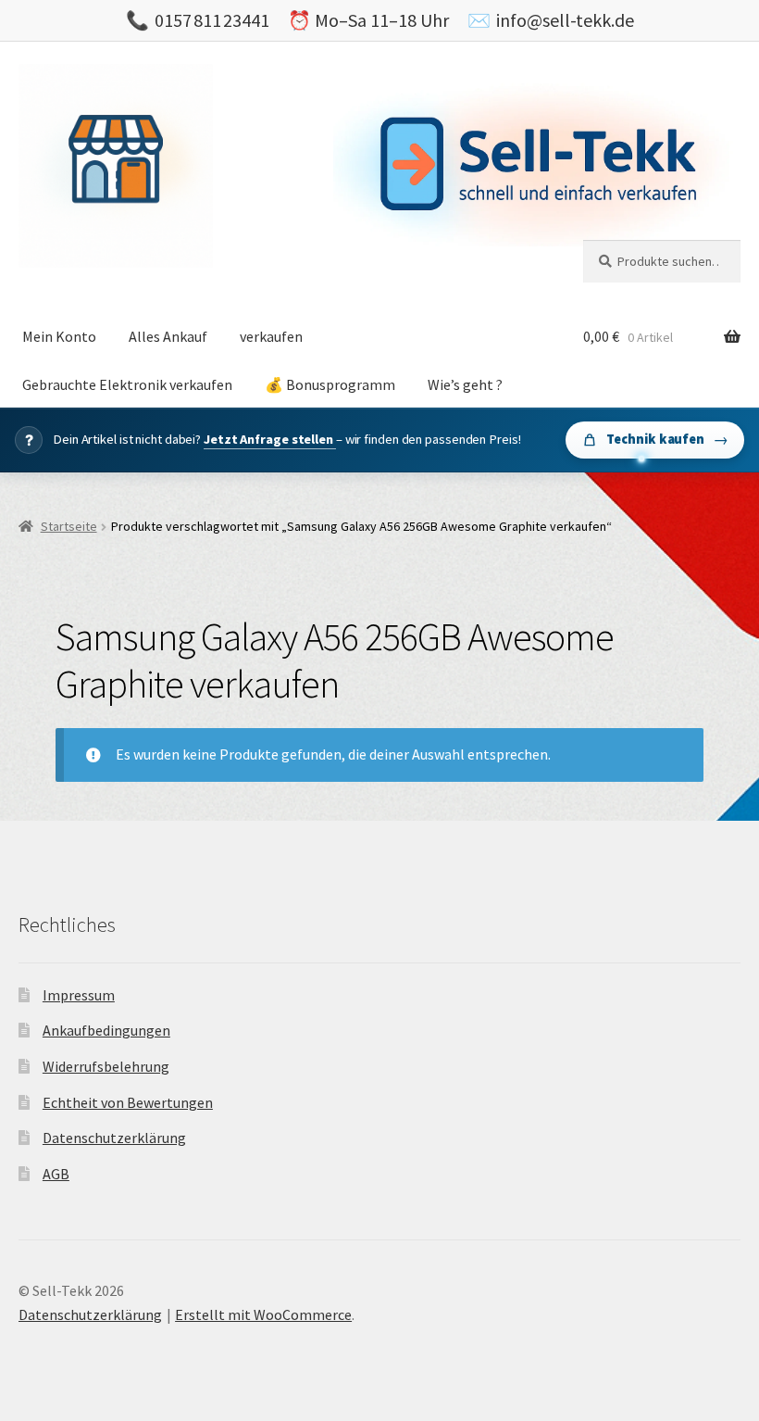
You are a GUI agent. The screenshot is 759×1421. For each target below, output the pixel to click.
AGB (56, 1173)
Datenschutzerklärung (114, 1137)
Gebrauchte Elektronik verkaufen (127, 384)
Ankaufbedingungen (106, 1030)
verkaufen (271, 336)
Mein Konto (59, 336)
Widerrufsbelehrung (106, 1066)
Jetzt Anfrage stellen (270, 439)
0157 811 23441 (212, 19)
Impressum (79, 995)
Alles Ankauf (168, 336)
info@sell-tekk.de (565, 19)
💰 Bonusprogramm (330, 384)
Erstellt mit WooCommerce (263, 1314)
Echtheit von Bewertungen (128, 1102)
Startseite (69, 526)
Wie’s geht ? (465, 384)
